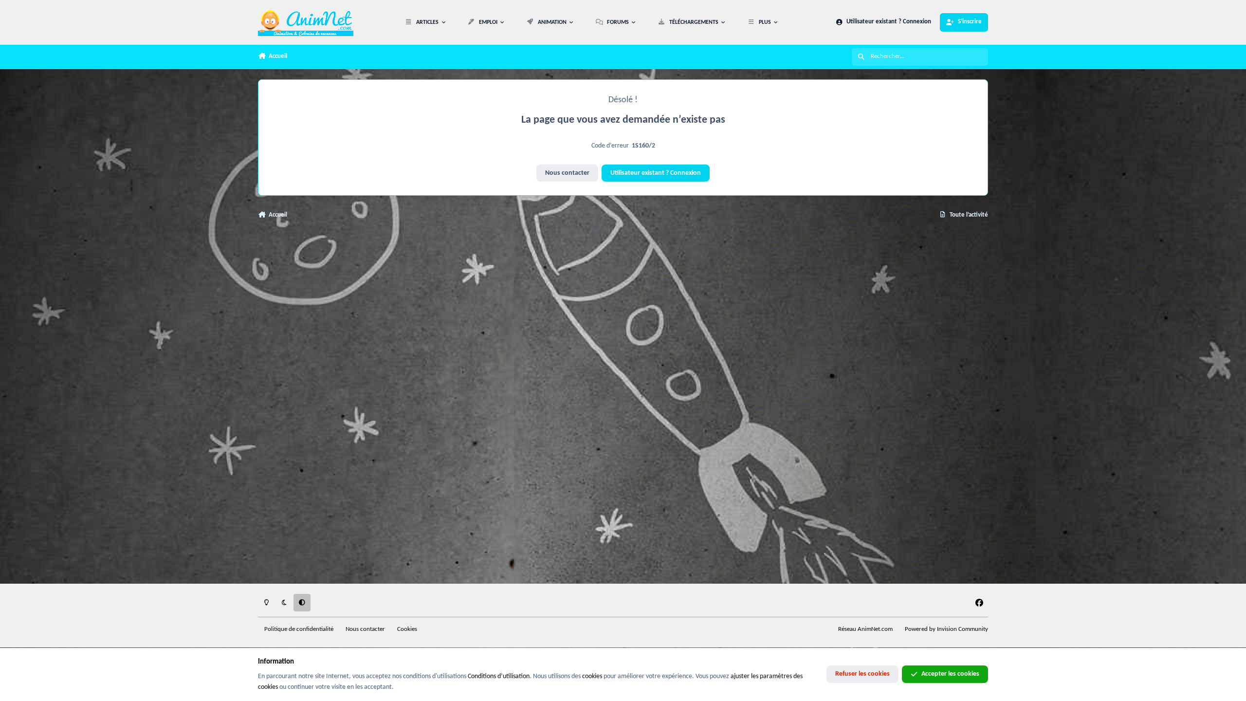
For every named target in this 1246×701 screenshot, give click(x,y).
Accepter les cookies (950, 674)
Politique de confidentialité (298, 629)
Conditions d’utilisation (499, 676)
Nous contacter (567, 173)
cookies (592, 676)
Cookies (407, 629)
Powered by (946, 629)
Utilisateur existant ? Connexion (655, 173)
